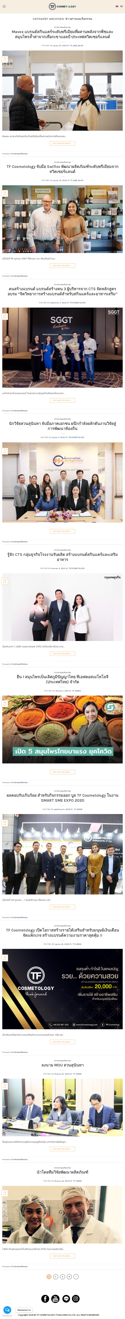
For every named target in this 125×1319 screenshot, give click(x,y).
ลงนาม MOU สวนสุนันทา (62, 1065)
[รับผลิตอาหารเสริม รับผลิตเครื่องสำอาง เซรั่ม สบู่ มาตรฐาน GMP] (63, 6)
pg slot (103, 1315)
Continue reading (62, 143)
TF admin (76, 691)
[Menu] (4, 6)
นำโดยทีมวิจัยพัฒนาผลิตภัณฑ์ (62, 1172)
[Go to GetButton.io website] (7, 1316)
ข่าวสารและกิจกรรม (62, 27)
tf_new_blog (76, 45)
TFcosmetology (78, 302)
